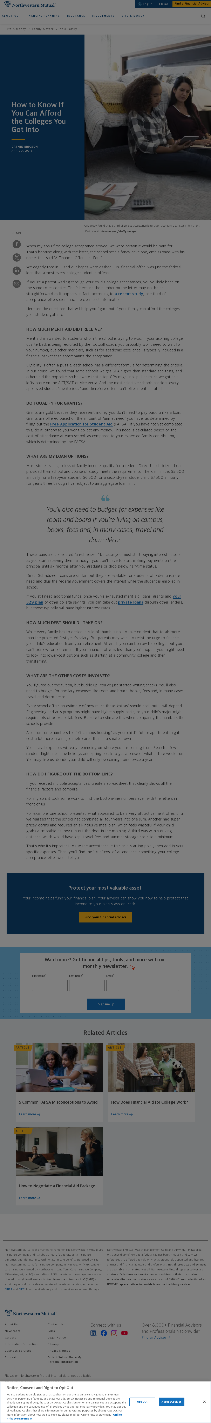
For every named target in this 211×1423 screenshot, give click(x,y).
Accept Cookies (172, 1402)
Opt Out (142, 1402)
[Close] (204, 1401)
